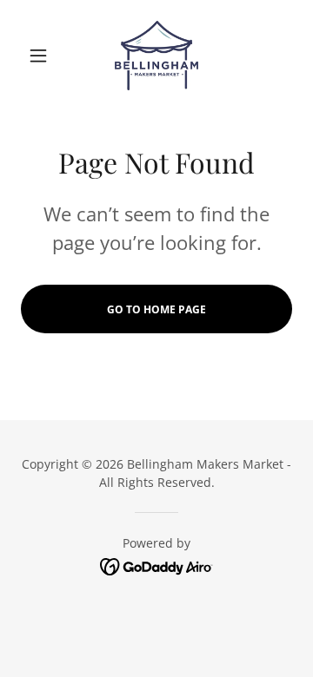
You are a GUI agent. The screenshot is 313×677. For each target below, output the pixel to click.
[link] (156, 55)
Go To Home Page (156, 309)
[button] (41, 55)
